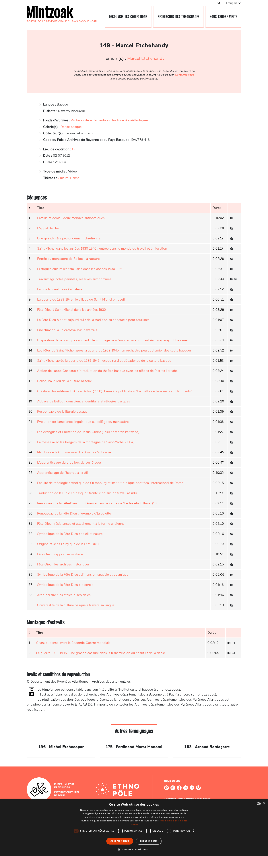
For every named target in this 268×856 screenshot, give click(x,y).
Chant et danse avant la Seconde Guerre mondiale (73, 643)
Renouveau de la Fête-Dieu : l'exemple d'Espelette (74, 513)
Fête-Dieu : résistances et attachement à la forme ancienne (81, 523)
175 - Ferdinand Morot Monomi (134, 746)
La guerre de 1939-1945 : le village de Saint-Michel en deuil (81, 299)
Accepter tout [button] (119, 841)
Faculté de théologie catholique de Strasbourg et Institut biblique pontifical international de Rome (110, 483)
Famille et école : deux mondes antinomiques (71, 218)
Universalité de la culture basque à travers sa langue (75, 605)
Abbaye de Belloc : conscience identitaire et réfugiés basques (83, 401)
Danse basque (71, 127)
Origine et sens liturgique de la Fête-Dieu (68, 544)
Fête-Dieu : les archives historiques (63, 564)
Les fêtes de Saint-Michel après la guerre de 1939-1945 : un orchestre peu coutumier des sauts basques (114, 350)
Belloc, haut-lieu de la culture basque (64, 381)
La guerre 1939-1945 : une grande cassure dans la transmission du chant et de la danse (101, 653)
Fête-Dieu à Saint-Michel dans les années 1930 (71, 309)
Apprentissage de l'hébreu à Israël (62, 472)
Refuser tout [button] (148, 841)
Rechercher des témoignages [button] (178, 16)
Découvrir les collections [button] (128, 16)
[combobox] (259, 803)
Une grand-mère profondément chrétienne (68, 238)
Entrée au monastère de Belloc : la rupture (68, 259)
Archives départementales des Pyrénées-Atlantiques (109, 120)
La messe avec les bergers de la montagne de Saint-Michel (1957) (86, 442)
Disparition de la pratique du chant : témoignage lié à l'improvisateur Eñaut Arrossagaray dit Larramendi (114, 340)
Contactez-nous (184, 74)
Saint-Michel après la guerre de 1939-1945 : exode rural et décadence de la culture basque (104, 360)
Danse (74, 178)
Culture (63, 178)
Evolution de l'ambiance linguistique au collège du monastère (83, 422)
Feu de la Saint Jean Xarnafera (59, 289)
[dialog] (134, 827)
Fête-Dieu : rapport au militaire (60, 554)
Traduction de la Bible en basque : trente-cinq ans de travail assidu (87, 493)
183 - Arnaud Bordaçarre (207, 746)
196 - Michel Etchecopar (61, 746)
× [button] (264, 803)
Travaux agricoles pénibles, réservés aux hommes (74, 279)
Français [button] (232, 3)
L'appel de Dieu (49, 228)
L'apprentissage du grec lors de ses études (69, 462)
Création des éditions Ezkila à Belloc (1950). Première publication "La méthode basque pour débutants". (115, 391)
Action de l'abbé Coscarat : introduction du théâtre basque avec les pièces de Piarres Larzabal (107, 371)
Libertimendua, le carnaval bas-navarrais (67, 330)
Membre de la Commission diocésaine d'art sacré (74, 452)
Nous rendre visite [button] (223, 16)
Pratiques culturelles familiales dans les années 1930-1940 (80, 269)
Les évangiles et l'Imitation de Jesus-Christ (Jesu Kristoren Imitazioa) (88, 432)
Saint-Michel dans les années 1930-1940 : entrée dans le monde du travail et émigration (102, 248)
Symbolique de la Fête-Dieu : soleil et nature (70, 534)
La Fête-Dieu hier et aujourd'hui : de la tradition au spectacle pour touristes (93, 320)
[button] (134, 849)
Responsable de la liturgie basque (62, 411)
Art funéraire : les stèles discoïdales (64, 595)
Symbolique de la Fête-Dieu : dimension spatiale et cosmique (82, 574)
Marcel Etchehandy (145, 58)
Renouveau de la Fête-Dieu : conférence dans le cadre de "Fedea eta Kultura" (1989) (99, 503)
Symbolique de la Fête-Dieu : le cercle (65, 585)
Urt (74, 149)
